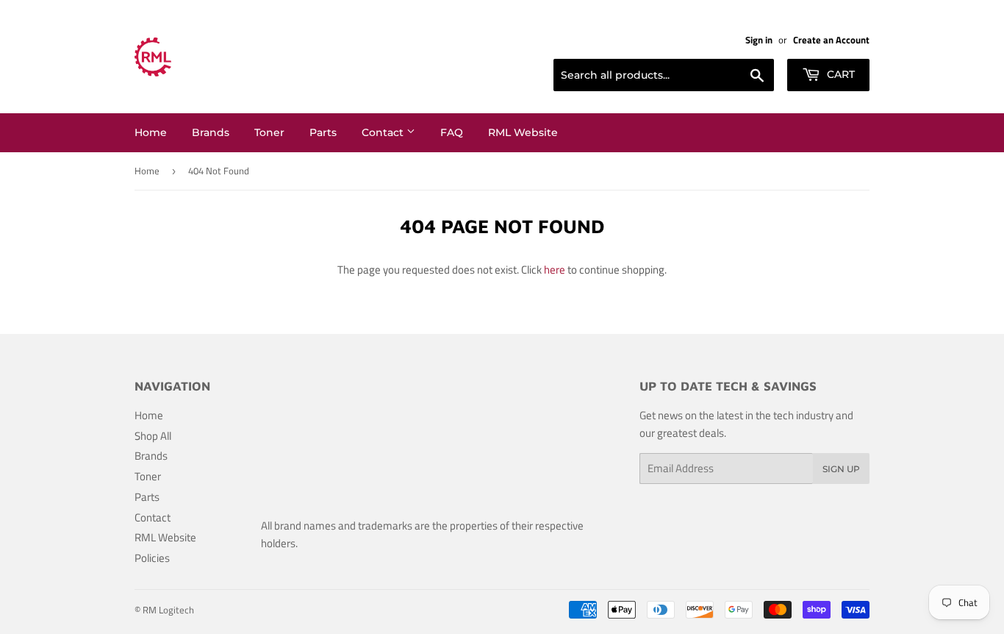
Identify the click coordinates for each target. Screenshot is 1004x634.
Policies (152, 557)
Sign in (758, 40)
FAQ (451, 132)
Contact (384, 132)
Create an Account (831, 40)
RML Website (523, 132)
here (554, 269)
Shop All (153, 435)
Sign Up (841, 468)
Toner (269, 132)
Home (151, 132)
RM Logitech (168, 609)
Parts (323, 132)
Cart (839, 74)
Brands (210, 132)
